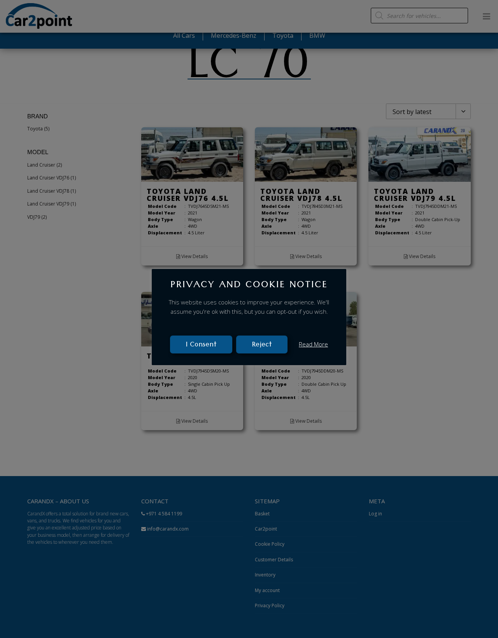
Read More (313, 344)
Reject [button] (262, 345)
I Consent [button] (201, 345)
